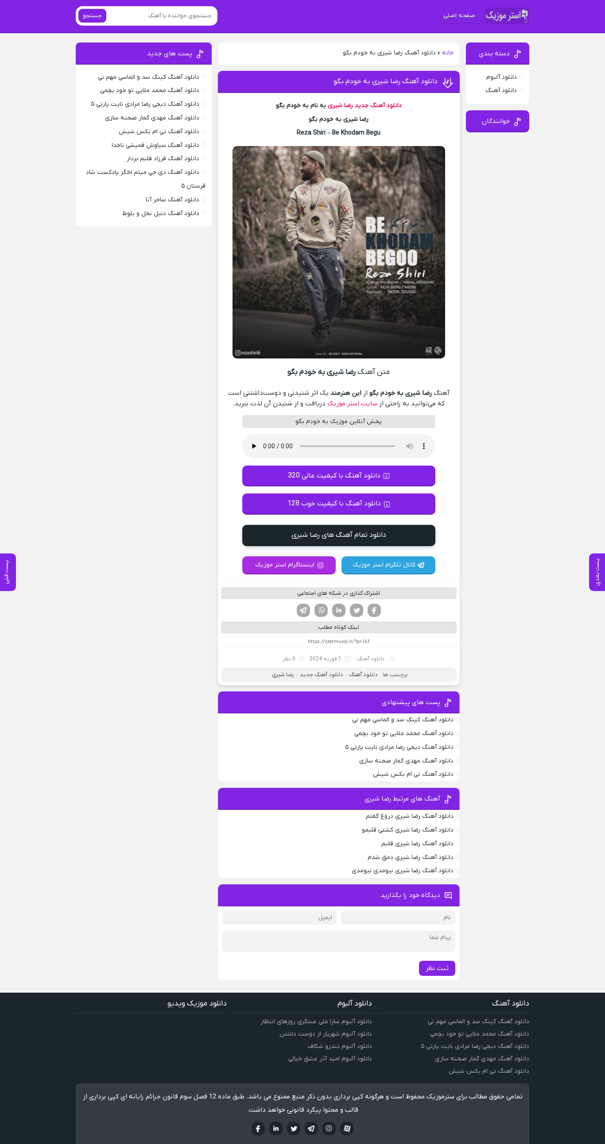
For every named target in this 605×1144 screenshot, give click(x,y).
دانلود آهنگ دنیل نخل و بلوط (160, 213)
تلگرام (303, 610)
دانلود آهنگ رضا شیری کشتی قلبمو (408, 830)
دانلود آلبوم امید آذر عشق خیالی (330, 1059)
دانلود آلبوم (501, 77)
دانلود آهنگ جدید (378, 105)
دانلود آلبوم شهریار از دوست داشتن (325, 1034)
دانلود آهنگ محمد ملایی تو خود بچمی (404, 733)
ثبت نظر (437, 968)
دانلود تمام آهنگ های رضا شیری (338, 535)
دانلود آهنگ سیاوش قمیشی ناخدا (155, 145)
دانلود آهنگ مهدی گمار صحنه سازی (406, 761)
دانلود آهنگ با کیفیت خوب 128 (334, 503)
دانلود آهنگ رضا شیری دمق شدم (411, 857)
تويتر (293, 1128)
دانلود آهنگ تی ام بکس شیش (413, 774)
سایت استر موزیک (352, 403)
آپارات (346, 1128)
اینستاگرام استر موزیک (284, 565)
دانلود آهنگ (370, 659)
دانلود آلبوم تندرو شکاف (340, 1046)
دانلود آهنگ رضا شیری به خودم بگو (386, 81)
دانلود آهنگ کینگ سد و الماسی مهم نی (403, 720)
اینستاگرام (329, 1128)
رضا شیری (340, 105)
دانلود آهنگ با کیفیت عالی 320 (334, 475)
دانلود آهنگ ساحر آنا (172, 200)
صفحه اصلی (459, 16)
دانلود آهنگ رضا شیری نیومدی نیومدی (403, 871)
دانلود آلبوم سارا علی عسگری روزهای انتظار (316, 1021)
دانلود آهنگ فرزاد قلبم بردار (163, 158)
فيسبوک (258, 1128)
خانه (448, 53)
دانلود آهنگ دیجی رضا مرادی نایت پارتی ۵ (399, 747)
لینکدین (338, 610)
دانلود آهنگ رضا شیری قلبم (417, 844)
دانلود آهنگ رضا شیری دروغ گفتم (410, 816)
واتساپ (321, 610)
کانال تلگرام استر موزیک (384, 565)
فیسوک (374, 610)
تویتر (356, 610)
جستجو (92, 15)
